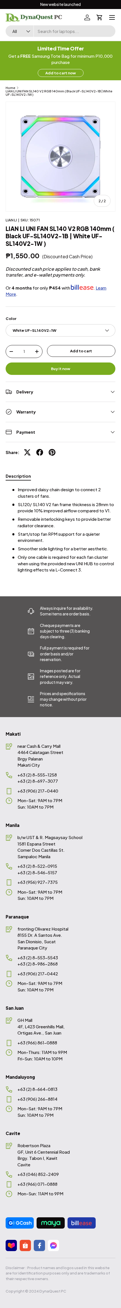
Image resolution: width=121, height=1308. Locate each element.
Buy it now (60, 368)
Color (11, 318)
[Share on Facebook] (39, 452)
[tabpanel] (60, 529)
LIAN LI (11, 219)
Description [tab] (18, 476)
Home (10, 87)
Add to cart (81, 350)
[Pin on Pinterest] (52, 452)
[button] (99, 17)
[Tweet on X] (27, 452)
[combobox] (60, 31)
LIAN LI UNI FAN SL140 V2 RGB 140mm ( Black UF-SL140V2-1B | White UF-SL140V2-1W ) (59, 93)
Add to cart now (60, 72)
